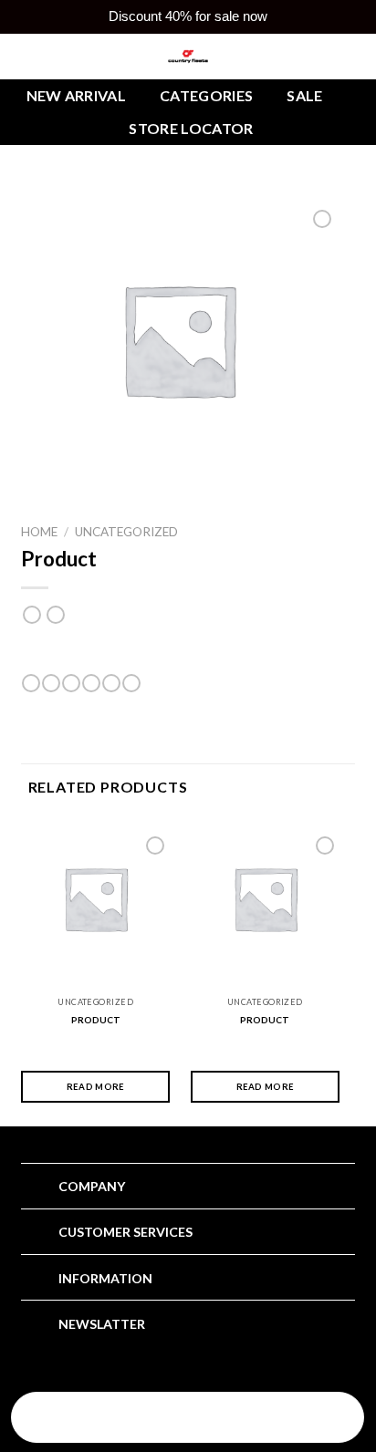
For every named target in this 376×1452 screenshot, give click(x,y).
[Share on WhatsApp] (31, 683)
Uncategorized (126, 531)
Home (39, 531)
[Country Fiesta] (188, 56)
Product (95, 1019)
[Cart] (304, 1418)
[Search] (70, 1418)
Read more (96, 1087)
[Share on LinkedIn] (131, 683)
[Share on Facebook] (51, 683)
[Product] (95, 898)
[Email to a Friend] (91, 683)
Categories (206, 95)
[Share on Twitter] (71, 683)
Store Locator (191, 128)
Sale (304, 95)
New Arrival (76, 95)
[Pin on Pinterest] (111, 683)
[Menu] (187, 1418)
